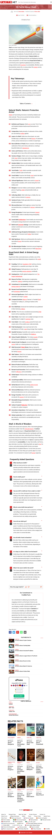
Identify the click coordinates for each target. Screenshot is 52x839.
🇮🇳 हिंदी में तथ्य (20, 823)
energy (36, 67)
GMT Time (11, 707)
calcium (32, 207)
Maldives (33, 334)
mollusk (22, 133)
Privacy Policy (37, 816)
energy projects (16, 286)
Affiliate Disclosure (14, 816)
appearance (25, 148)
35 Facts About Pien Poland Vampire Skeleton (39, 769)
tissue (19, 241)
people (35, 337)
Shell (39, 299)
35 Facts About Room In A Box (23, 661)
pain (26, 329)
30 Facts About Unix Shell (30, 742)
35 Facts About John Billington (30, 767)
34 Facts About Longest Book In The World (26, 656)
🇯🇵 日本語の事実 (5, 825)
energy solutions (26, 271)
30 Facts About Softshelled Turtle (20, 743)
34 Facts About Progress (10, 768)
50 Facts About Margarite (11, 742)
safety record (34, 384)
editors (34, 610)
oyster (13, 344)
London (26, 296)
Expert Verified (21, 15)
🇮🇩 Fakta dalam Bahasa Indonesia (34, 823)
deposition (38, 248)
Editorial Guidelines (32, 15)
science (28, 197)
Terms (29, 816)
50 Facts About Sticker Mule (22, 671)
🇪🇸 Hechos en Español (41, 818)
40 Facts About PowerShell (39, 742)
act (29, 124)
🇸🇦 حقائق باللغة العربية (30, 821)
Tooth (20, 170)
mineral (37, 212)
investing (22, 65)
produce (27, 322)
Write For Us (4, 816)
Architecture (22, 219)
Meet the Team (22, 814)
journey (22, 397)
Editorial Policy (12, 814)
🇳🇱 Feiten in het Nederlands (8, 827)
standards (34, 608)
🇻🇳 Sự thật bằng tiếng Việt (22, 829)
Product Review (33, 814)
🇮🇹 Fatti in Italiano (5, 819)
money (37, 180)
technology (17, 291)
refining (20, 281)
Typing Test (12, 711)
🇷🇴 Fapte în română (34, 827)
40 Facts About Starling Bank (22, 645)
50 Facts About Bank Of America (23, 666)
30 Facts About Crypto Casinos (23, 640)
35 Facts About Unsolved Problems (24, 650)
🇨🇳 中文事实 (47, 829)
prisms (33, 138)
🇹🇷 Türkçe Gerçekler (36, 829)
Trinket (23, 347)
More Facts (4, 818)
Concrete (20, 224)
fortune (19, 351)
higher (29, 234)
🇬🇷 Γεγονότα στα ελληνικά (7, 823)
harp (16, 158)
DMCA (23, 816)
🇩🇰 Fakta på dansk (33, 819)
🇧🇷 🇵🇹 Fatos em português (19, 819)
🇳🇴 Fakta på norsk (5, 821)
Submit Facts (47, 816)
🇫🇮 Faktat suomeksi (17, 821)
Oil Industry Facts (25, 19)
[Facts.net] (8, 2)
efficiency (19, 371)
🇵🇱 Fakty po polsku (22, 827)
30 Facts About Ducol (40, 794)
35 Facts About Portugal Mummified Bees (20, 770)
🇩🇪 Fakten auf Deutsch (15, 818)
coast (32, 175)
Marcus (25, 299)
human (33, 453)
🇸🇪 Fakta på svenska (45, 819)
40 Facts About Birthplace (11, 794)
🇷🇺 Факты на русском (7, 829)
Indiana (23, 309)
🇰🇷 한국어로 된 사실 (17, 825)
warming (28, 319)
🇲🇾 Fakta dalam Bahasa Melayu (32, 825)
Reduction (24, 405)
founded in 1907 (27, 264)
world (39, 259)
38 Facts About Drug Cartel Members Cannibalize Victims (20, 797)
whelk (23, 190)
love (40, 444)
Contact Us (42, 814)
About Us (3, 814)
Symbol (11, 704)
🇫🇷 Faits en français (28, 818)
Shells (10, 115)
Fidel (40, 312)
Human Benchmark (13, 715)
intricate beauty (29, 429)
